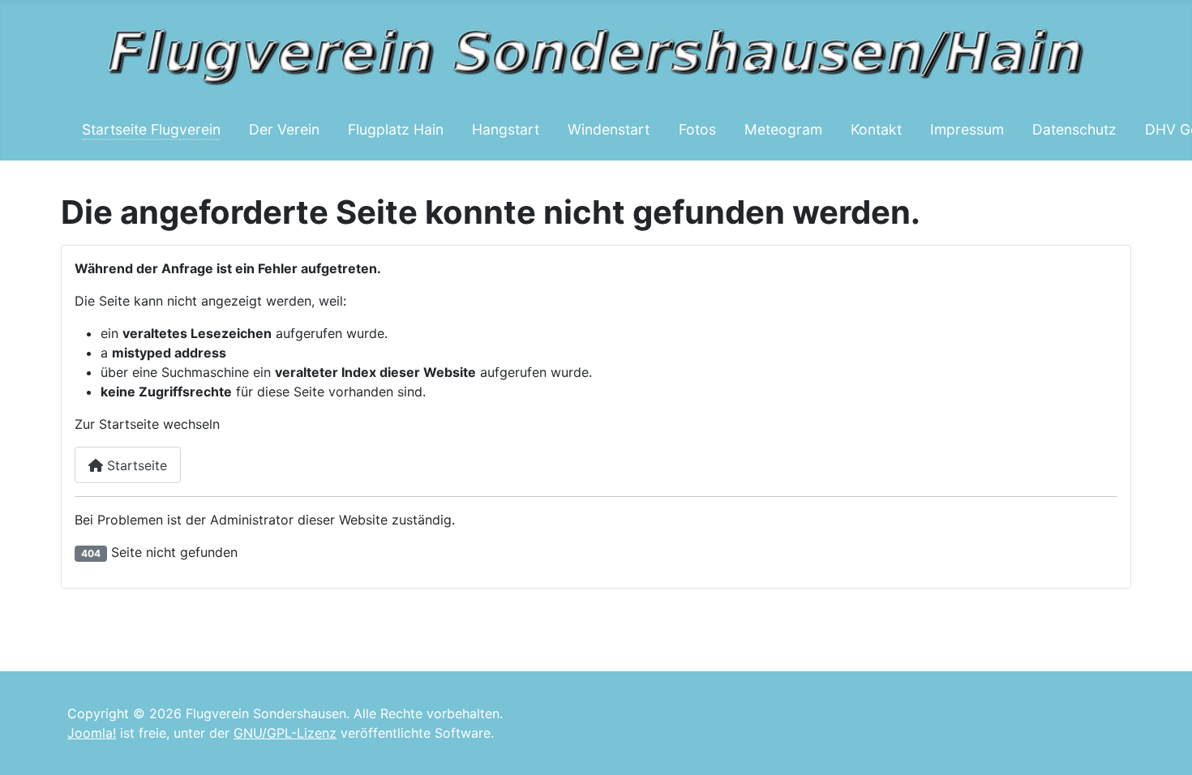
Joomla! (91, 733)
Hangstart (505, 129)
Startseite (135, 465)
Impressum (967, 129)
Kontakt (876, 129)
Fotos (697, 129)
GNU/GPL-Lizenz (285, 733)
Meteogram (783, 129)
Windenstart (609, 129)
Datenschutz (1074, 129)
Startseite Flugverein (151, 129)
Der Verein (284, 129)
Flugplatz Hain (396, 129)
